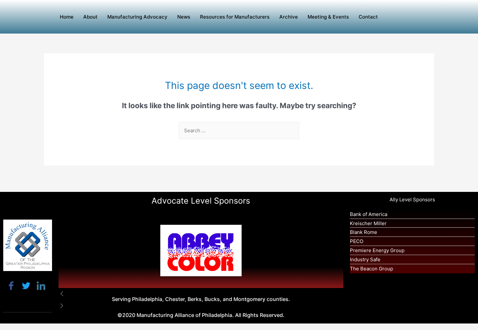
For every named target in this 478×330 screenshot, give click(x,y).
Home (66, 17)
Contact (368, 17)
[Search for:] (239, 130)
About (90, 17)
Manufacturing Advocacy (137, 17)
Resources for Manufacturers (235, 17)
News (183, 17)
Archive (288, 17)
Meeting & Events (328, 17)
